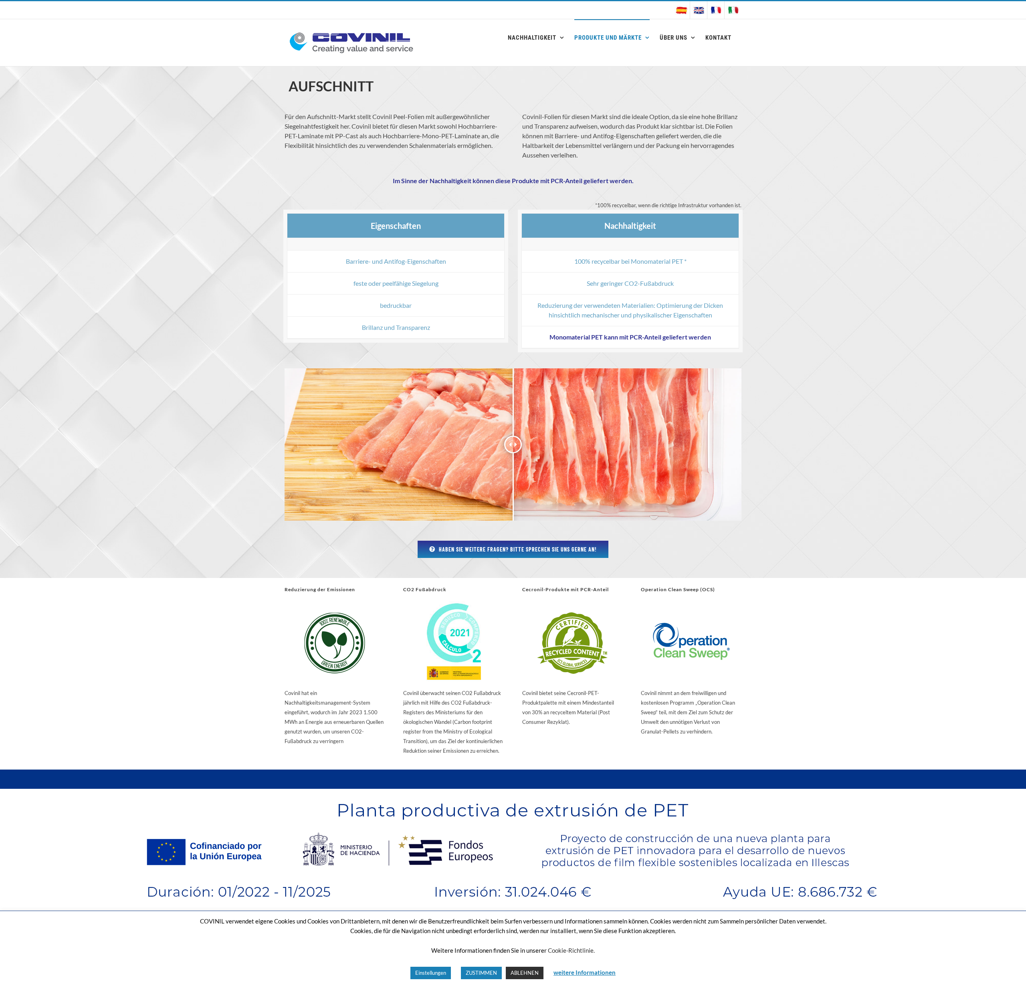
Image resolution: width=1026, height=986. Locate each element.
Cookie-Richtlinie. (571, 950)
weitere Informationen (584, 972)
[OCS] (691, 604)
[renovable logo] (335, 604)
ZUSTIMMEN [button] (481, 973)
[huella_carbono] (454, 604)
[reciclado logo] (572, 604)
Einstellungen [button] (430, 973)
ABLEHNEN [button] (525, 973)
